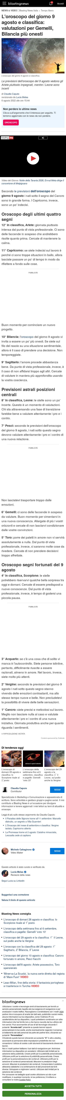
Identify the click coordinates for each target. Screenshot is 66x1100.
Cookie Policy (25, 1079)
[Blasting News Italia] (18, 4)
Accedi (60, 3)
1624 (61, 1011)
